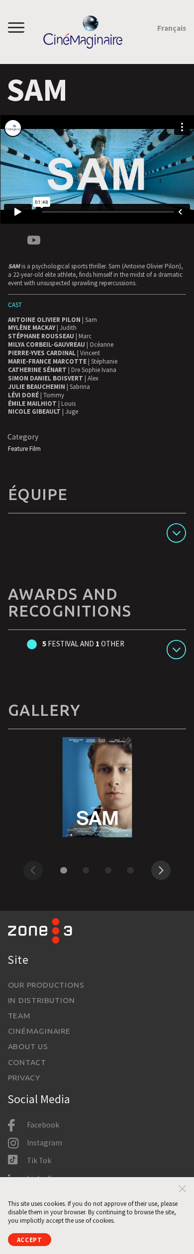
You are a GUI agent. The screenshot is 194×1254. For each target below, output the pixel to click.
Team (19, 1015)
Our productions (46, 984)
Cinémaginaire (39, 1030)
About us (28, 1046)
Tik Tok (39, 1160)
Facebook (43, 1124)
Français (171, 28)
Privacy (24, 1077)
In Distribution (41, 1000)
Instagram (44, 1142)
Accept (29, 1240)
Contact (27, 1062)
